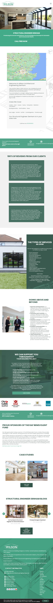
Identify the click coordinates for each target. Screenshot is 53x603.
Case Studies (42, 578)
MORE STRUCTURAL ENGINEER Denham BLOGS (26, 531)
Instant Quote (42, 572)
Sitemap (42, 592)
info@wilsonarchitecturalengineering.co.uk (17, 573)
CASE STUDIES (26, 393)
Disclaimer (42, 591)
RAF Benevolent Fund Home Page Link (11, 446)
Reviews (42, 583)
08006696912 (33, 41)
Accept (45, 600)
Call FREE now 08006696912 (30, 416)
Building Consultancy (43, 575)
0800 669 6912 (10, 571)
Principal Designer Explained (37, 520)
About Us (42, 581)
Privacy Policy (42, 585)
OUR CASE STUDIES (26, 485)
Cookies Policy (42, 588)
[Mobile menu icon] (51, 3)
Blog (41, 594)
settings (38, 601)
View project (15, 471)
